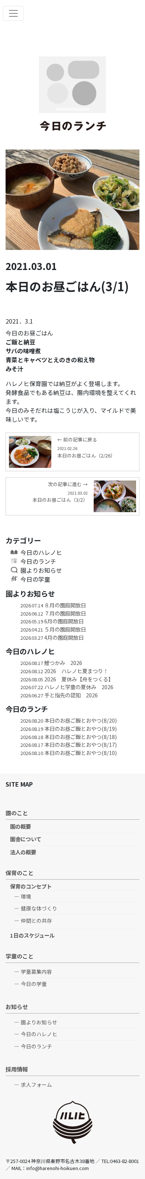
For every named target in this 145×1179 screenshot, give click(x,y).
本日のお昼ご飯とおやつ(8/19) (68, 728)
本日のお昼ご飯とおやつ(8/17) (68, 744)
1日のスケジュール (32, 935)
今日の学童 (35, 579)
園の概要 (20, 826)
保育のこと (19, 872)
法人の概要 (23, 852)
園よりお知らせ (41, 570)
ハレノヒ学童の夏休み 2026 (66, 687)
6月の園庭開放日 (52, 621)
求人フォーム (36, 1084)
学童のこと (19, 956)
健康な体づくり (39, 908)
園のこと (17, 813)
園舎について (25, 839)
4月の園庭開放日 (52, 637)
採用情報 (17, 1069)
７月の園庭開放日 (53, 613)
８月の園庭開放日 (53, 605)
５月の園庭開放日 (53, 629)
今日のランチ (38, 561)
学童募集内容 (36, 971)
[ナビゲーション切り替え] (13, 13)
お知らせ (17, 1006)
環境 (26, 896)
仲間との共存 (36, 920)
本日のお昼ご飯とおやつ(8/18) (68, 737)
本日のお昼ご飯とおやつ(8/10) (68, 752)
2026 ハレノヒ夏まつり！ (64, 671)
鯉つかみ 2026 (51, 662)
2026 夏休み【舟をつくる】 (66, 679)
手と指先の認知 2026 (59, 695)
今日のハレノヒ (41, 552)
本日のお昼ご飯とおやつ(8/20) (68, 720)
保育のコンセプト (31, 886)
